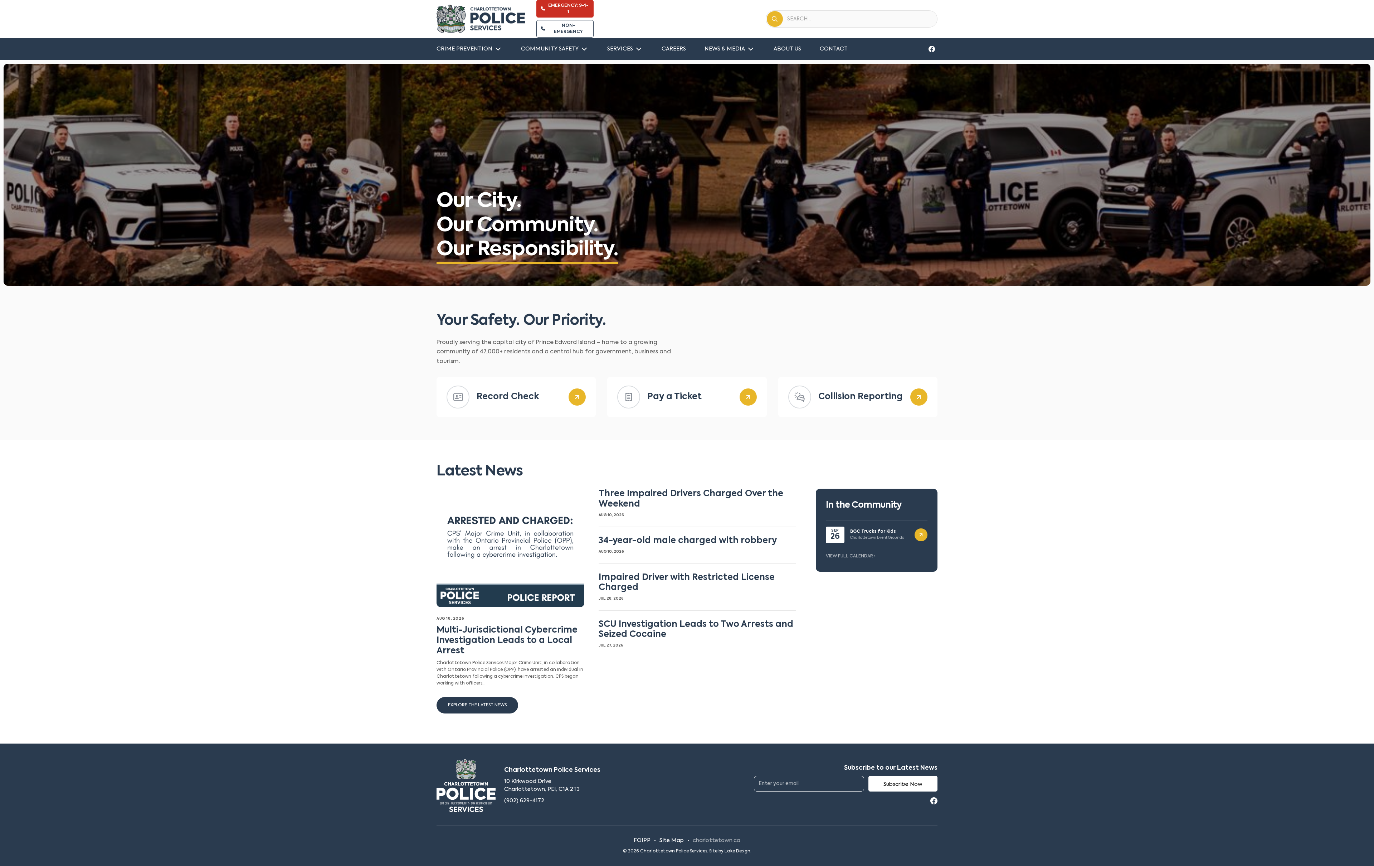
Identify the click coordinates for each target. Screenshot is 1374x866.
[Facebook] (932, 49)
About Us (787, 49)
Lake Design (737, 851)
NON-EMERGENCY (568, 29)
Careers (674, 49)
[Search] (775, 19)
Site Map (671, 840)
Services (620, 49)
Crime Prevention (464, 49)
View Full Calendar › (851, 556)
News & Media (725, 49)
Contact (834, 49)
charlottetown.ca (716, 840)
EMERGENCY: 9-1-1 (568, 9)
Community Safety (550, 49)
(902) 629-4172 (524, 800)
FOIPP (642, 840)
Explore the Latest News (477, 705)
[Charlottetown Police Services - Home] (481, 19)
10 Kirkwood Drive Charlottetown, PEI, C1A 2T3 (542, 785)
